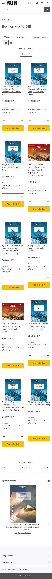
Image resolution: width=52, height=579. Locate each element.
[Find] (47, 9)
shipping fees (23, 569)
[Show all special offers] (49, 481)
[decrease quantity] (4, 120)
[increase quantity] (22, 120)
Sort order (20, 37)
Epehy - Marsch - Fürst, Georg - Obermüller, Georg (37, 248)
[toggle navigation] (3, 1)
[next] (47, 54)
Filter (8, 37)
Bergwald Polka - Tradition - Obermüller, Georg (12, 167)
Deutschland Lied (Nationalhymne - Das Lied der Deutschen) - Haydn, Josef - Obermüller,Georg (37, 169)
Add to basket (13, 128)
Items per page (39, 37)
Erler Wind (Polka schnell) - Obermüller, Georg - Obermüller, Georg (38, 326)
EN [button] (29, 2)
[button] (37, 2)
